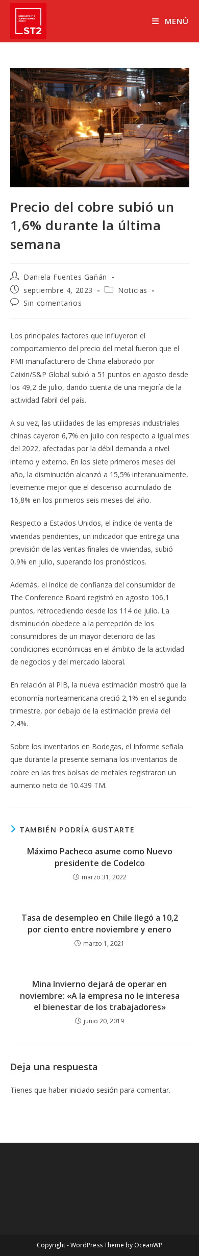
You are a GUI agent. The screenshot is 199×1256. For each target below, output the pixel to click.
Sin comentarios (52, 303)
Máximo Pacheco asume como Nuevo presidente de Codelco (99, 857)
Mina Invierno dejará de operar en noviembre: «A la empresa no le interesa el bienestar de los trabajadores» (100, 995)
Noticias (132, 290)
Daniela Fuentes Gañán (65, 277)
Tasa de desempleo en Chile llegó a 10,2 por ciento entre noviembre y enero (99, 923)
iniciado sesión (93, 1090)
